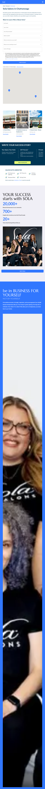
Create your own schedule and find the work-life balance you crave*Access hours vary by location (26, 154)
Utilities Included (33, 173)
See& (11, 58)
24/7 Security (23, 173)
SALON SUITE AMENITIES (13, 170)
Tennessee (8, 5)
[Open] (41, 35)
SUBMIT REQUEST (22, 62)
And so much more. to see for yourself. (17, 180)
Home (4, 5)
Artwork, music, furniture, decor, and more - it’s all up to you (9, 153)
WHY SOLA (22, 271)
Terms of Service (9, 58)
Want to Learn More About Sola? (14, 20)
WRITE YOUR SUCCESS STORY (16, 145)
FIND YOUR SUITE (22, 162)
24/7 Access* (24, 150)
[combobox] (22, 35)
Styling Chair (23, 177)
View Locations (20, 66)
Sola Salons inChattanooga (16, 8)
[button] (9, 90)
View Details (5, 134)
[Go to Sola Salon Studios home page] (4, 2)
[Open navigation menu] (42, 2)
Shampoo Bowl (11, 177)
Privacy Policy (15, 58)
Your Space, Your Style (8, 150)
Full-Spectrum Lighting (11, 173)
